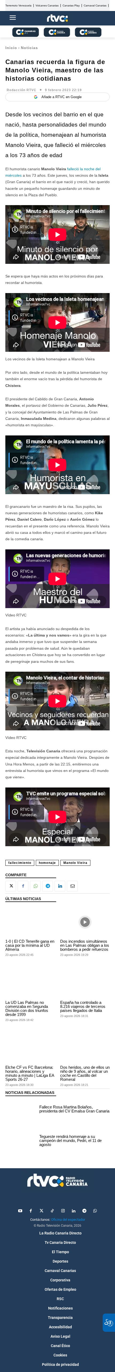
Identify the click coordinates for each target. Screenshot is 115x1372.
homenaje (47, 863)
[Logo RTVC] (57, 18)
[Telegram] (47, 886)
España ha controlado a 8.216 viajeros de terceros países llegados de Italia (82, 1006)
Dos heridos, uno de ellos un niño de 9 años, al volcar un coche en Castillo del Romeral (85, 1073)
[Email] (72, 886)
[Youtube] (20, 1211)
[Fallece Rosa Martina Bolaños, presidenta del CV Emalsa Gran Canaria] (21, 1110)
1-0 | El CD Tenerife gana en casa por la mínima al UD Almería (29, 945)
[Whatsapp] (95, 1211)
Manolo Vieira (75, 863)
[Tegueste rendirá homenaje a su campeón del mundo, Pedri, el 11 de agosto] (21, 1141)
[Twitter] (41, 1211)
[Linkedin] (60, 886)
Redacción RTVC (21, 90)
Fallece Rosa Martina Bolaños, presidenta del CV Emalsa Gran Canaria (74, 1109)
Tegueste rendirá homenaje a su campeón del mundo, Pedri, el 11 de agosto (70, 1140)
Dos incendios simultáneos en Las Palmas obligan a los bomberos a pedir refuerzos (84, 945)
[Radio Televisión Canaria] (57, 1180)
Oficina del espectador (68, 1220)
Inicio (11, 48)
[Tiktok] (52, 1211)
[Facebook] (23, 886)
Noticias (29, 48)
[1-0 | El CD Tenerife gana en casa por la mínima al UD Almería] (30, 922)
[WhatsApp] (35, 886)
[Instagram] (63, 1211)
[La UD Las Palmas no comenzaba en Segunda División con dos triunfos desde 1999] (30, 983)
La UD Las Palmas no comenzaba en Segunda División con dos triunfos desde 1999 (26, 1008)
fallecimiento (19, 863)
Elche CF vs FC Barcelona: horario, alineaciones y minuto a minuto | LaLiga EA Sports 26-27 (29, 1073)
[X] (10, 886)
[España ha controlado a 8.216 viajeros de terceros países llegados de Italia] (85, 983)
